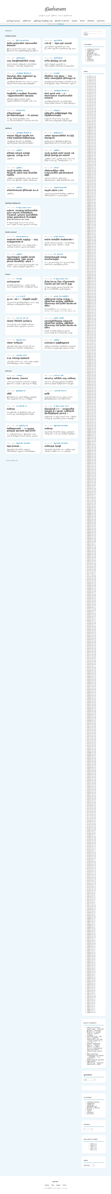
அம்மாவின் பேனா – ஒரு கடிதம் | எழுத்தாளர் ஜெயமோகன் (94, 1038)
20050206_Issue (90, 554)
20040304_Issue (90, 637)
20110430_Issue (90, 82)
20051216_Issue (90, 491)
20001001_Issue (90, 915)
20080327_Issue (90, 315)
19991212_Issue (90, 995)
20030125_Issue (90, 723)
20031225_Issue (90, 651)
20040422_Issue (90, 626)
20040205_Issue (90, 642)
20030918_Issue (90, 673)
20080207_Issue (90, 325)
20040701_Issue (90, 604)
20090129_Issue (90, 254)
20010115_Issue (90, 887)
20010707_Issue (90, 848)
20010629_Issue (90, 851)
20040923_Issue (90, 585)
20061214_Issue (90, 413)
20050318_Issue (90, 548)
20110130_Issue (90, 101)
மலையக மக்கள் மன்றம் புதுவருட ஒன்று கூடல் (18, 154)
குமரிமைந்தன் (20, 58)
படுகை (99, 1064)
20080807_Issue (90, 287)
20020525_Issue (90, 774)
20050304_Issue (90, 551)
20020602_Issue (90, 773)
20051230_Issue (90, 488)
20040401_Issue (90, 631)
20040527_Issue (90, 615)
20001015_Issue (90, 911)
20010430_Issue (90, 865)
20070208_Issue (90, 402)
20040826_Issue (90, 592)
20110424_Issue (90, 83)
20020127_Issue (90, 799)
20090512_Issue (90, 232)
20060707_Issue (90, 449)
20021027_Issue (90, 742)
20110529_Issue (60, 24)
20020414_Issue (90, 783)
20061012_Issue (90, 427)
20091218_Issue (90, 186)
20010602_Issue (90, 857)
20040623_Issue (90, 607)
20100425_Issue (90, 160)
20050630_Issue (90, 528)
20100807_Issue (90, 138)
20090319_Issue (90, 243)
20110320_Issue (90, 91)
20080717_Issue (90, 292)
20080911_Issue (90, 280)
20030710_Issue (90, 688)
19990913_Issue (90, 1011)
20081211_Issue (90, 264)
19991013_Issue (90, 1006)
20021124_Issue (90, 736)
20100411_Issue (90, 163)
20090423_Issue (90, 236)
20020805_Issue (90, 760)
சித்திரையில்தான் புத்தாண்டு (95, 1060)
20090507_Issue (90, 233)
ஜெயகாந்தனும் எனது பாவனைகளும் (55, 258)
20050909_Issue (90, 513)
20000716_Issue (90, 940)
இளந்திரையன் (21, 391)
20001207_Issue (90, 896)
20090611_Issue (90, 226)
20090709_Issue (90, 220)
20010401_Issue (90, 871)
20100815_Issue (90, 136)
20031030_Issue (90, 663)
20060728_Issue (90, 444)
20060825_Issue (90, 437)
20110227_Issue (90, 95)
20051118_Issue (90, 499)
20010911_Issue (90, 832)
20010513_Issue (90, 863)
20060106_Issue (90, 485)
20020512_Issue (90, 777)
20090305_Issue (90, 246)
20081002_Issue (90, 276)
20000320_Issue (90, 974)
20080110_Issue (90, 331)
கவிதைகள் (90, 21)
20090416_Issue (90, 237)
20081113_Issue (90, 270)
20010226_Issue (90, 879)
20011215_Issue (90, 808)
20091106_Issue (90, 195)
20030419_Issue (90, 705)
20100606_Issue (90, 151)
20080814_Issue (90, 286)
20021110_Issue (90, 739)
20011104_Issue (90, 818)
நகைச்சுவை (101, 21)
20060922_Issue (90, 431)
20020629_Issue (90, 767)
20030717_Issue (90, 686)
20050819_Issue (90, 518)
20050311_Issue (90, 550)
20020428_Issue (90, 780)
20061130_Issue (90, 416)
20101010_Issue (90, 124)
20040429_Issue (90, 623)
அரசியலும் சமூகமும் (13, 21)
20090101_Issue (90, 259)
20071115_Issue (90, 343)
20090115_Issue (90, 256)
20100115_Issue (90, 180)
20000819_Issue (90, 931)
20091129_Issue (90, 190)
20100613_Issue (90, 149)
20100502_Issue (90, 158)
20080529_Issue (90, 302)
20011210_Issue (90, 810)
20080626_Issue (90, 296)
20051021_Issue (90, 504)
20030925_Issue (90, 672)
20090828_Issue (90, 209)
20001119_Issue (90, 902)
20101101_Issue (90, 120)
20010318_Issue (90, 874)
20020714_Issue (90, 764)
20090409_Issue (90, 239)
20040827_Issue (90, 591)
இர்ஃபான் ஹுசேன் (22, 40)
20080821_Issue (90, 284)
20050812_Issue (90, 519)
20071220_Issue (90, 336)
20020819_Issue (90, 757)
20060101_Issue (90, 487)
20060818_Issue (90, 438)
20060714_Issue (90, 447)
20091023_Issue (90, 198)
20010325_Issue (90, 873)
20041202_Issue (90, 569)
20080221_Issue (90, 322)
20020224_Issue (90, 794)
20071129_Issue (90, 340)
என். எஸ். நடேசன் (22, 318)
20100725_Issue (90, 141)
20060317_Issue (90, 472)
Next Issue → (16, 460)
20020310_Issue (90, 791)
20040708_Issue (90, 603)
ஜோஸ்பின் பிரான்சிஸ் (61, 426)
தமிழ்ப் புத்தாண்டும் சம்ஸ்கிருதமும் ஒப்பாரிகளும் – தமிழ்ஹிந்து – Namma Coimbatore (95, 1056)
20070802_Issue (90, 365)
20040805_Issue (90, 597)
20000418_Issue (90, 965)
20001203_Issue (90, 898)
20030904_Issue (90, 676)
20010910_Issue (90, 833)
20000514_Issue (90, 959)
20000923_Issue (90, 918)
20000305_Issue (90, 977)
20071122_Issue (90, 342)
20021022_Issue (90, 744)
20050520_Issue (90, 535)
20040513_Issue (90, 619)
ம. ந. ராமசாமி (20, 296)
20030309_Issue (90, 714)
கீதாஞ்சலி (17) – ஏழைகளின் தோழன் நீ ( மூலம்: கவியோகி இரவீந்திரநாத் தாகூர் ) (59, 411)
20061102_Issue (90, 422)
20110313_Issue (90, 92)
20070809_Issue (90, 364)
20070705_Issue (90, 371)
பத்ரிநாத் (56, 340)
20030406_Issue (90, 708)
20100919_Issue (90, 129)
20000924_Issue (90, 917)
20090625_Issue (90, 223)
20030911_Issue (90, 675)
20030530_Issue (90, 697)
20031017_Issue (90, 666)
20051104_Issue (90, 502)
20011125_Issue (90, 813)
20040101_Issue (90, 650)
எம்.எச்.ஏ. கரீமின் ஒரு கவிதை (60, 378)
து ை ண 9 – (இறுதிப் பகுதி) (22, 299)
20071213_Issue (90, 337)
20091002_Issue (90, 202)
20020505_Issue (90, 779)
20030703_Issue (90, 689)
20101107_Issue (90, 119)
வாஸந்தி (56, 73)
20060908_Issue (90, 434)
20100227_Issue (90, 171)
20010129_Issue (90, 885)
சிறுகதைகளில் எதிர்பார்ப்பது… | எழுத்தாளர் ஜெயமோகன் (95, 1062)
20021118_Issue (90, 738)
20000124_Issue (90, 986)
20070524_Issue (90, 380)
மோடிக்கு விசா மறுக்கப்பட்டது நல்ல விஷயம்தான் (21, 77)
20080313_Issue (90, 318)
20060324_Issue (90, 471)
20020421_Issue (90, 782)
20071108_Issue (90, 344)
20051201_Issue (90, 496)
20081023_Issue (90, 271)
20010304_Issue (90, 877)
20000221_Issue (90, 980)
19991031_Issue (90, 1003)
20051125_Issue (90, 497)
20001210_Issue (90, 895)
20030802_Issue (90, 683)
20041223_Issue (90, 565)
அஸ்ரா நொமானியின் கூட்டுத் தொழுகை (59, 137)
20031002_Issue (90, 670)
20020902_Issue (90, 754)
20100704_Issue (90, 145)
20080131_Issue (90, 327)
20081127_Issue (90, 267)
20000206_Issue (90, 983)
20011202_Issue (90, 811)
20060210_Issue (90, 478)
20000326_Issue (90, 973)
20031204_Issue (90, 656)
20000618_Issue (90, 948)
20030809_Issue (90, 682)
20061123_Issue (90, 418)
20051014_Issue (90, 506)
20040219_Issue (90, 639)
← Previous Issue (9, 460)
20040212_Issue (90, 641)
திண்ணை (55, 8)
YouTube (64, 1185)
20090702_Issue (90, 221)
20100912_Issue (90, 130)
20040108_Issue (90, 648)
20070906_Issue (90, 358)
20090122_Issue (90, 255)
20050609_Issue (90, 532)
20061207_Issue (90, 415)
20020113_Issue (90, 802)
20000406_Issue (90, 970)
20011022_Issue (90, 823)
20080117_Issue (90, 330)
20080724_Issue (90, 290)
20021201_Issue (90, 735)
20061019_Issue (90, 425)
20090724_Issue (90, 217)
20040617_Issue (90, 609)
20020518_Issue (90, 776)
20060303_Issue (90, 474)
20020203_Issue (90, 798)
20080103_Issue (90, 333)
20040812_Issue (90, 595)
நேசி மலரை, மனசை (17, 378)
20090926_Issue (90, 204)
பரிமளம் (56, 168)
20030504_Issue (90, 703)
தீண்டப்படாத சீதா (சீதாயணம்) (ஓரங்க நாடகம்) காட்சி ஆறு (59, 283)
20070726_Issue (90, 367)
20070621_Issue (90, 374)
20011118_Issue (90, 816)
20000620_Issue (90, 946)
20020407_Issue (90, 785)
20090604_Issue (90, 227)
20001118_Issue (90, 904)
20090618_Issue (90, 224)
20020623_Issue (90, 769)
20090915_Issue (90, 207)
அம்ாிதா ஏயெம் (21, 355)
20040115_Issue (90, 647)
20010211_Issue (90, 882)
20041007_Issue (90, 582)
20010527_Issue (90, 858)
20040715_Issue (90, 601)
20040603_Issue (90, 613)
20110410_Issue (90, 86)
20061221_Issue (90, 412)
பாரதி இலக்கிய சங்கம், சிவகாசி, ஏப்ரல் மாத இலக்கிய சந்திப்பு (22, 173)
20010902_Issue (90, 836)
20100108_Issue (90, 182)
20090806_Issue (90, 214)
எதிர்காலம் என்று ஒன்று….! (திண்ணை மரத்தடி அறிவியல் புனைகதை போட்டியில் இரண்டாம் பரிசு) (60, 302)
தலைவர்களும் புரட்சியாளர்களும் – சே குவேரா (22, 114)
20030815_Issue (90, 681)
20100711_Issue (90, 143)
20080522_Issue (90, 303)
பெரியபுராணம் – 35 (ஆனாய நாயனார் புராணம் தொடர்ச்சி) (21, 429)
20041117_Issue (90, 573)
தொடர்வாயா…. (14, 446)
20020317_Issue (90, 789)
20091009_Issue (90, 201)
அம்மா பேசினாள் (15, 343)
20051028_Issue (90, 503)
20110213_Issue (90, 98)
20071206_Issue (90, 339)
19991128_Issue (90, 998)
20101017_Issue (90, 123)
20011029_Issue (90, 820)
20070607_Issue (90, 377)
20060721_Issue (90, 446)
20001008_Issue (90, 912)
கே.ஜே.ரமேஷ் (20, 110)
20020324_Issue (90, 788)
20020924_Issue (90, 750)
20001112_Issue (90, 905)
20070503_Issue (90, 384)
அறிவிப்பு (19, 150)
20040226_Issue (90, 638)
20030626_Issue (90, 691)
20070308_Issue (90, 396)
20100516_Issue (90, 155)
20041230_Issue (90, 563)
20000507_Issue (90, 961)
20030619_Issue (90, 692)
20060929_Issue (90, 430)
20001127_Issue (90, 899)
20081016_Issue (90, 273)
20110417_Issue (90, 85)
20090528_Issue (90, 229)
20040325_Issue (90, 632)
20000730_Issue (90, 936)
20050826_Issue (90, 516)
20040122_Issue (90, 645)
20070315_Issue (90, 394)
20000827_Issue (90, 929)
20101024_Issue (90, 121)
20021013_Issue (90, 745)
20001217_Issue (90, 893)
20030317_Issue (90, 713)
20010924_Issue (90, 829)
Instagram (58, 1185)
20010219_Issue (90, 880)
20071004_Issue (90, 352)
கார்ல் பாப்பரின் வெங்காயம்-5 (58, 239)
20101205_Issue (90, 113)
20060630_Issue (90, 450)
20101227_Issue (90, 108)
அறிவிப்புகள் (26, 21)
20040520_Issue (90, 616)
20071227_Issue (90, 334)
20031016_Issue (90, 667)
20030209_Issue (90, 720)
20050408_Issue (90, 546)
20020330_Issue (90, 786)
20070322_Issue (90, 393)
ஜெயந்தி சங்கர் (21, 340)
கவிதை (11, 409)
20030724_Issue (90, 685)
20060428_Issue (90, 463)
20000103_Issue (90, 990)
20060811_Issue (90, 440)
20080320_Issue (90, 317)
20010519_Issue (90, 861)
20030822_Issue (90, 679)
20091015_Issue (90, 199)
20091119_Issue (90, 192)
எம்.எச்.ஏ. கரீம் (58, 375)
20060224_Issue (90, 475)
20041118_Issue (90, 572)
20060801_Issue (90, 443)
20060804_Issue (90, 441)
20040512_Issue (90, 620)
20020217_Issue (90, 795)
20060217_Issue (90, 477)
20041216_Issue (90, 566)
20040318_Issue (90, 634)
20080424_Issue (90, 309)
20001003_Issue (90, 914)
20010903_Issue (90, 835)
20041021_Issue (90, 579)
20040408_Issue (90, 629)
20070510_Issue (90, 383)
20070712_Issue (90, 369)
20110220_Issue (90, 97)
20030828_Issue (90, 678)
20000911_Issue (90, 923)
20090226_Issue (90, 248)
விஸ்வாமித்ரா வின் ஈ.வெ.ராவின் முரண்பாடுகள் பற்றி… (58, 173)
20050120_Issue (90, 559)
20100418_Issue (90, 161)
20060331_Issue (90, 469)
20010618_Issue (90, 854)
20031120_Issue (90, 659)
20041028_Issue (90, 578)
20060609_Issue (90, 455)
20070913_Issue (90, 356)
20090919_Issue (90, 205)
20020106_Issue (90, 804)
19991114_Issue (90, 1000)
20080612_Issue (90, 299)
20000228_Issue (90, 978)
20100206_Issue (90, 176)
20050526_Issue (90, 534)
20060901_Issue (90, 435)
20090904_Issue (90, 208)
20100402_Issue (90, 164)
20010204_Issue (90, 883)
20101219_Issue (90, 110)
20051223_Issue (90, 490)
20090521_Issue (90, 230)
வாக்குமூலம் (13, 281)
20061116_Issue (90, 419)
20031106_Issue (90, 661)
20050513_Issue (90, 537)
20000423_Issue (90, 964)
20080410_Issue (90, 312)
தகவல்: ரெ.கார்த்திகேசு (61, 296)
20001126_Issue (90, 901)
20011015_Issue (90, 824)
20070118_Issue (90, 406)
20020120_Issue (90, 801)
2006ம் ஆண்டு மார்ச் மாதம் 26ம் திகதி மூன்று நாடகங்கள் (59, 154)
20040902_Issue (90, 590)
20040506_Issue (90, 622)
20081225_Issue (90, 261)
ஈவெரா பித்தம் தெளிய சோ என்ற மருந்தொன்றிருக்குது (21, 137)
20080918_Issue (90, 278)
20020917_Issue (90, 751)
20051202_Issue (90, 494)
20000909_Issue (90, 926)
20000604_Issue (90, 953)
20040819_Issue (90, 594)
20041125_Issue (90, 570)
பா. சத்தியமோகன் (22, 426)
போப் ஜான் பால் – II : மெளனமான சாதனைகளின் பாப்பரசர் (58, 96)
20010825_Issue (90, 838)
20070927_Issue (90, 353)
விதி (9, 393)
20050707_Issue (90, 526)
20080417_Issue (90, 311)
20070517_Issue (90, 381)
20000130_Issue (90, 984)
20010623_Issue (90, 852)
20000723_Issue (90, 937)
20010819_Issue (90, 839)
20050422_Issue (90, 541)
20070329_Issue (90, 391)
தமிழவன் (57, 110)
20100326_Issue (90, 165)
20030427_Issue (90, 704)
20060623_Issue (90, 452)
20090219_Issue (90, 249)
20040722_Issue (90, 600)
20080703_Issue (90, 295)
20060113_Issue (90, 484)
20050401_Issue (90, 547)
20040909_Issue (90, 588)
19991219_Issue (90, 992)
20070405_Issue (90, 390)
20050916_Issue (90, 512)
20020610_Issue (90, 772)
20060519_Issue (90, 459)
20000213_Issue (90, 981)
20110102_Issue (90, 107)
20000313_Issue (90, 975)
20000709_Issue (90, 942)
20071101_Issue (90, 346)
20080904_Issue (90, 281)
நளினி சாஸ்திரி (59, 318)
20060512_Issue (90, 460)
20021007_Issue (90, 747)
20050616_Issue (90, 531)
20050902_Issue (90, 515)
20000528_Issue (90, 955)
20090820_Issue (90, 211)
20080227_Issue (90, 321)
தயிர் (47, 393)
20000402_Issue (90, 971)
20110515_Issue (90, 79)
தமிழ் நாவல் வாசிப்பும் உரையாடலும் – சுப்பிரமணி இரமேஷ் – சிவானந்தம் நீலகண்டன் (95, 1030)
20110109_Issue (90, 105)
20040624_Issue (90, 606)
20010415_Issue (90, 868)
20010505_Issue (90, 864)
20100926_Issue (90, 127)
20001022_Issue (90, 909)
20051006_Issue (90, 507)
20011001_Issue (90, 827)
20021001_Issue (90, 748)
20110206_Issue (90, 99)
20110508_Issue (90, 80)
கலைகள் (82, 21)
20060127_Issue (90, 481)
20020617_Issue (90, 770)
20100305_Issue (90, 170)
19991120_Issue (90, 999)
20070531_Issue (90, 378)
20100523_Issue (90, 154)
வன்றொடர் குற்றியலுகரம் (56, 343)
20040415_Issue (90, 628)
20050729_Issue (90, 522)
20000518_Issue (90, 958)
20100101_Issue (90, 183)
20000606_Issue (90, 952)
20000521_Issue (90, 956)
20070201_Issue (90, 403)
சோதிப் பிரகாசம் (59, 236)
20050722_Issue (90, 524)
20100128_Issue (90, 177)
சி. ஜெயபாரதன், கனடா (23, 207)
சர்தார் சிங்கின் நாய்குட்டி (19, 321)
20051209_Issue (90, 493)
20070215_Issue (90, 400)
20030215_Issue (90, 719)
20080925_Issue (90, 277)
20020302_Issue (90, 792)
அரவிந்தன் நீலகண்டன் (23, 73)
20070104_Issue (90, 409)
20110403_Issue (90, 88)
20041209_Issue (90, 568)
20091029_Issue (90, 196)
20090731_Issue (90, 215)
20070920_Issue (90, 355)
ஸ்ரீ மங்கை (19, 90)
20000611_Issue (90, 951)
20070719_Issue (90, 368)
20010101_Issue (90, 890)
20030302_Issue (90, 716)
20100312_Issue (90, 168)
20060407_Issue (90, 468)
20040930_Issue (90, 584)
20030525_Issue (90, 698)
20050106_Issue (90, 562)
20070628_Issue (90, 372)
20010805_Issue (90, 842)
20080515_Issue (90, 305)
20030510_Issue (90, 701)
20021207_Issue (90, 733)
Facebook (47, 1185)
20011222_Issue (90, 807)
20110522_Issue (90, 77)
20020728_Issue (90, 761)
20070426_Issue (90, 386)
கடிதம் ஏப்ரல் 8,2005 (53, 190)
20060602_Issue (90, 456)
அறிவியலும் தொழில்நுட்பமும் (43, 21)
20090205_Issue (90, 252)
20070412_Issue (90, 389)
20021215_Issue (90, 732)
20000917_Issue (90, 921)
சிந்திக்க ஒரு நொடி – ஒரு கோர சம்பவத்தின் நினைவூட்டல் (59, 77)
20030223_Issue (90, 717)
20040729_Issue (90, 598)
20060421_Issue (90, 465)
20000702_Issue (90, 943)
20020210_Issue (90, 796)
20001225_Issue (90, 892)
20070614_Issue (90, 375)
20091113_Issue (90, 193)
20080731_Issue (90, 289)
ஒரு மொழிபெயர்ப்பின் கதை (21, 61)
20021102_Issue (90, 741)
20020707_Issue (90, 766)
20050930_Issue (90, 509)
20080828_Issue (90, 283)
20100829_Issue (90, 133)
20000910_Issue (90, 924)
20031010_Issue (90, 669)
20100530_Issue (90, 152)
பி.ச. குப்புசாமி (58, 254)
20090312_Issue (90, 245)
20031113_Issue (90, 660)
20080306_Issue (90, 320)
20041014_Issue (90, 581)
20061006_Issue (90, 428)
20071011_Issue (90, 350)
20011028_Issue (90, 821)
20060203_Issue (90, 480)
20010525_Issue (90, 860)
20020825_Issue (90, 755)
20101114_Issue (90, 117)
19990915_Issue (90, 1009)
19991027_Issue (90, 1005)
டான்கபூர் (19, 375)
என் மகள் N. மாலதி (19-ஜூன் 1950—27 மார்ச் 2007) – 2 (95, 1040)
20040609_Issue (90, 612)
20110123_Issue (90, 102)
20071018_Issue (90, 349)
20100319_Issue (90, 167)
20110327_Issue (90, 89)
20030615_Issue (90, 694)
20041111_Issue (90, 575)
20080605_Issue (90, 300)
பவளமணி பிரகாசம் (60, 391)
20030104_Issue (90, 727)
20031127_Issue (90, 657)
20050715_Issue (90, 525)
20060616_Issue (90, 453)
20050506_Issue (90, 538)
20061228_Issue (90, 411)
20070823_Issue (90, 361)
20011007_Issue (90, 826)
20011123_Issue (90, 814)
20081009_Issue (90, 274)
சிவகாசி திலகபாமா (22, 236)
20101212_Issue (90, 111)
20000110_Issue (90, 989)
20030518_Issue (90, 700)
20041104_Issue (90, 576)
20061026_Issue (90, 424)
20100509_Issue (90, 157)
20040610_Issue (90, 610)
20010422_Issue (90, 867)
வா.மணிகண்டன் (21, 406)
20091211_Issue (90, 187)
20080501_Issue (90, 308)
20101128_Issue (90, 114)
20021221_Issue (90, 730)
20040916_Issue (90, 587)
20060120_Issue (90, 482)
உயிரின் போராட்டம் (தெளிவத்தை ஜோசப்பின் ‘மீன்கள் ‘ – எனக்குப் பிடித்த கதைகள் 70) (94, 1049)
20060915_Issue (90, 433)
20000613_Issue (90, 949)
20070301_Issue (90, 397)
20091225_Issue (90, 185)
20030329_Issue (90, 710)
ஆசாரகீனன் (58, 40)
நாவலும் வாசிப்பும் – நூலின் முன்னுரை (94, 1033)
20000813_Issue (90, 933)
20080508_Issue (90, 306)
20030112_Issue (90, 726)
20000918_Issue (90, 920)
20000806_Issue (90, 934)
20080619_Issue (90, 298)
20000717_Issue (90, 939)
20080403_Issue (90, 314)
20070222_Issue (90, 399)
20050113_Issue (90, 560)
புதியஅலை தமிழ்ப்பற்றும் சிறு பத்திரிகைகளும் (58, 114)
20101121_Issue (90, 116)
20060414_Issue (90, 466)
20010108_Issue (90, 889)
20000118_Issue (90, 987)
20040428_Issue (90, 625)
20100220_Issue (90, 173)
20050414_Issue (90, 544)
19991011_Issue (90, 1008)
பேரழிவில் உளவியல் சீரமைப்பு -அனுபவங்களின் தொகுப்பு (22, 94)
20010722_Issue (90, 845)
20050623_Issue (90, 529)
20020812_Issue (90, 758)
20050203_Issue (90, 556)
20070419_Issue (90, 387)
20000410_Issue (90, 968)
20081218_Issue (90, 262)
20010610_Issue (90, 855)
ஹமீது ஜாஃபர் (58, 133)
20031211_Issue (90, 654)
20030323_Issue (90, 711)
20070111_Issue (90, 408)
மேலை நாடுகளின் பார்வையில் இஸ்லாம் (22, 44)
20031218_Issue (90, 653)
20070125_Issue (90, 405)
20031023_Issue (90, 664)
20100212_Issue (90, 174)
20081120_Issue (90, 268)
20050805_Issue (90, 521)
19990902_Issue (90, 1012)
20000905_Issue (90, 927)
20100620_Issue (90, 148)
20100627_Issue (90, 146)
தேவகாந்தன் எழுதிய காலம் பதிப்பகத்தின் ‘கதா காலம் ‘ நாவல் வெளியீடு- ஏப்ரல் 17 (21, 259)
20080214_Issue (90, 324)
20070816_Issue (90, 362)
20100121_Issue (90, 179)
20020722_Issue (90, 763)
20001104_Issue (90, 907)
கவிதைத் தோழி (52, 446)
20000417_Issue (90, 967)
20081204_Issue (90, 265)
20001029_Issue (90, 908)
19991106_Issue (90, 1002)
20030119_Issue (90, 725)
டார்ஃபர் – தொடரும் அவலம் (58, 43)
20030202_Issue (90, 722)
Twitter (52, 1185)
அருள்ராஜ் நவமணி (60, 187)
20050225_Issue (90, 553)
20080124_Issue (90, 328)
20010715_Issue (90, 846)
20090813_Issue (90, 212)
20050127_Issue (90, 557)
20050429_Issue (90, 540)
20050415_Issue (90, 543)
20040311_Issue (90, 635)
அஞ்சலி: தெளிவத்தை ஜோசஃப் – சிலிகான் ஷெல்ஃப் (93, 1045)
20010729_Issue (90, 843)
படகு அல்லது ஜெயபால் (18, 358)
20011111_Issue (90, 817)
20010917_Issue (90, 830)
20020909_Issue (90, 752)
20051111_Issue (90, 500)
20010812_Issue (90, 840)
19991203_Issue (90, 996)
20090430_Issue (90, 234)
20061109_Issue (90, 421)
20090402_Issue (90, 240)
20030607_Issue (90, 695)
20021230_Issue (90, 729)
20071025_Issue (90, 347)
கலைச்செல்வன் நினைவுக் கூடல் (22, 190)
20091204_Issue (90, 189)
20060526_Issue (90, 457)
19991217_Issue (90, 993)
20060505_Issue (90, 462)
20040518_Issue (90, 617)
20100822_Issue (90, 135)
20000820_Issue (90, 930)
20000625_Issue (90, 945)
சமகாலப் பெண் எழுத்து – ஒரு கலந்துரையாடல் (22, 240)
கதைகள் (74, 21)
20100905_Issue (90, 132)
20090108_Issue (90, 258)
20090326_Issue (90, 242)
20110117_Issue (90, 104)
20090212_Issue (90, 251)
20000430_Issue (90, 962)
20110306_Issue (90, 94)
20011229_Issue (90, 805)
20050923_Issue (90, 510)
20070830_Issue (90, 359)
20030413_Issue (90, 707)
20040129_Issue (90, 644)
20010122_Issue (90, 886)
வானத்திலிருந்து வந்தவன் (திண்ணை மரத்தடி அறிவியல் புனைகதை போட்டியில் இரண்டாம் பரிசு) (60, 324)
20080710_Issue (90, 293)
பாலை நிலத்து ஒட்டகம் (55, 61)
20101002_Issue (90, 126)
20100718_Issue (90, 142)
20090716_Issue (90, 218)
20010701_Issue (90, 849)
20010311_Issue (90, 876)
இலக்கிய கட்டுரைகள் (62, 21)
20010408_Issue (90, 870)
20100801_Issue (90, 139)
